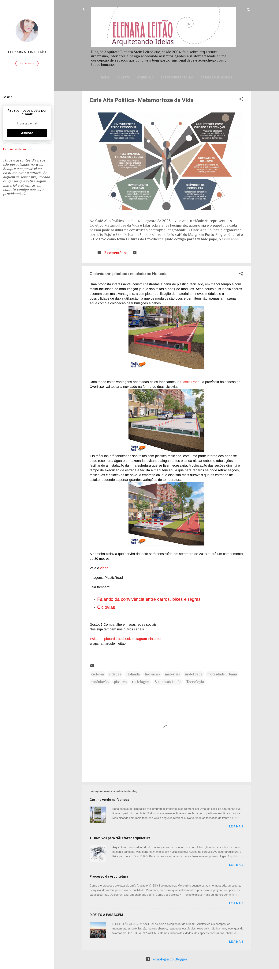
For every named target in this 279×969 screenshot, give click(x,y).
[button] (241, 99)
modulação (100, 682)
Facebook (123, 639)
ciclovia (97, 674)
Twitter (95, 639)
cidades (115, 674)
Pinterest (154, 639)
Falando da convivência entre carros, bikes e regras (149, 599)
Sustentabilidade (168, 682)
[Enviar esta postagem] (134, 254)
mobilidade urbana (222, 674)
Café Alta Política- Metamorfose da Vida (141, 100)
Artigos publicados (216, 77)
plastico (120, 682)
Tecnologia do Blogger (168, 959)
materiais (172, 674)
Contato (123, 77)
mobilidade (193, 674)
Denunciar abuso (14, 149)
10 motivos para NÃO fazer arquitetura (120, 838)
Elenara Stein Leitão (27, 52)
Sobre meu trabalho (177, 77)
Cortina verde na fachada (109, 800)
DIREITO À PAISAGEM (106, 915)
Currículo (145, 77)
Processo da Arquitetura (109, 876)
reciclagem (141, 682)
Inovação (152, 674)
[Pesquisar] (248, 10)
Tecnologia (195, 682)
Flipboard (108, 639)
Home (105, 77)
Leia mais (236, 826)
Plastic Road (189, 382)
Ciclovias (106, 607)
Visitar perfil (27, 63)
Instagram (139, 639)
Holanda (133, 674)
